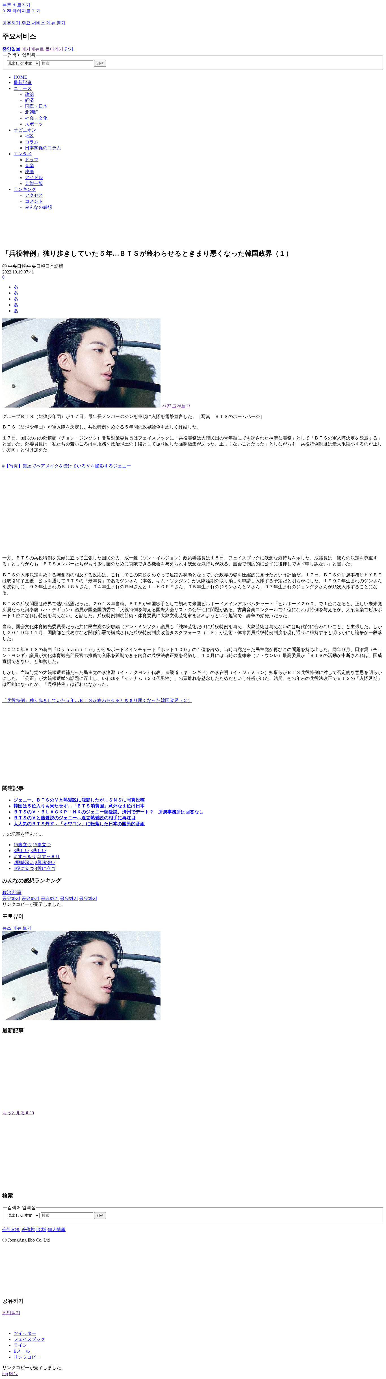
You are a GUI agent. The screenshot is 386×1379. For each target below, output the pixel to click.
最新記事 (23, 82)
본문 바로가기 (16, 5)
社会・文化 (36, 118)
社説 (29, 135)
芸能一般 (34, 183)
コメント (34, 201)
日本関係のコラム (43, 147)
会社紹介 (11, 1229)
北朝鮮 (31, 112)
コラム (31, 141)
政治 (29, 94)
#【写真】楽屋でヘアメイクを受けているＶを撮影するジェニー (66, 466)
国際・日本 (36, 106)
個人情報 (56, 1229)
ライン (20, 1345)
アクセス (34, 195)
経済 (29, 100)
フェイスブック (29, 1339)
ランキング (25, 189)
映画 (29, 171)
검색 (100, 63)
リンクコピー (27, 1357)
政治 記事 (11, 892)
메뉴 (13, 1373)
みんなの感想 (38, 207)
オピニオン (25, 130)
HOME (20, 77)
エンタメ (23, 153)
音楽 (29, 165)
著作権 (28, 1229)
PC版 (41, 1229)
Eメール (22, 1351)
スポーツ (34, 124)
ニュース (23, 88)
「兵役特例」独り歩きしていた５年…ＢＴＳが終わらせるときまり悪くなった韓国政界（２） (97, 700)
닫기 (68, 49)
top (5, 1373)
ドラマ (31, 159)
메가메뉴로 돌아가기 (42, 49)
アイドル (34, 177)
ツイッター (25, 1333)
